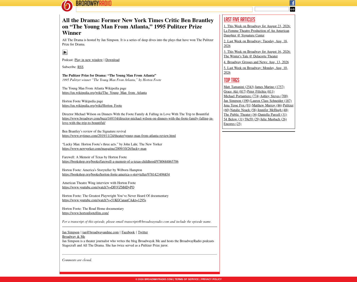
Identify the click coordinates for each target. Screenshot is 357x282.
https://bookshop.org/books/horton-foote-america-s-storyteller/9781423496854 (116, 174)
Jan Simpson (70, 232)
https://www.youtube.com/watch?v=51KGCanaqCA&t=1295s (104, 200)
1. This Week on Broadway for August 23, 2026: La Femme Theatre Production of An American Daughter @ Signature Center (257, 30)
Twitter (143, 232)
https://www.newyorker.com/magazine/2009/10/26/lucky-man (104, 148)
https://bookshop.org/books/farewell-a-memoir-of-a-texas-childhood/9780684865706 (120, 161)
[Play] (65, 54)
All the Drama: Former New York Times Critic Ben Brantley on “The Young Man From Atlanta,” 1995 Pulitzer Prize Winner (138, 26)
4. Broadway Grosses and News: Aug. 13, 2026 (256, 62)
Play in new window (89, 59)
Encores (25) (232, 123)
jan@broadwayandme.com (100, 232)
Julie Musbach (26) (273, 119)
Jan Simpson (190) (237, 100)
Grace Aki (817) (235, 91)
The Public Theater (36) (240, 114)
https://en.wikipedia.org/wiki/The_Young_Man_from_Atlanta (104, 92)
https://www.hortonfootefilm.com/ (85, 213)
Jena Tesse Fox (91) (237, 105)
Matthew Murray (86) (267, 105)
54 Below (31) (234, 119)
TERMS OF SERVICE (187, 279)
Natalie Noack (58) (243, 109)
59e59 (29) (252, 119)
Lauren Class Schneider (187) (271, 100)
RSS (80, 66)
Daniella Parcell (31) (272, 114)
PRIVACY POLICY (211, 279)
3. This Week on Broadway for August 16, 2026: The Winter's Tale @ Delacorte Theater (257, 53)
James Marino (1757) (269, 86)
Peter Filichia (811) (260, 91)
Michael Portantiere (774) (241, 96)
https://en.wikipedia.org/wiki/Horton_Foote (92, 105)
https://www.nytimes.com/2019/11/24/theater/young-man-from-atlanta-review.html (119, 135)
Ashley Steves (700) (274, 96)
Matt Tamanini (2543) (239, 86)
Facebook (128, 232)
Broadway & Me (73, 236)
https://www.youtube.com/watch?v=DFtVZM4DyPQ (98, 187)
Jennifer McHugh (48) (272, 109)
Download (112, 59)
